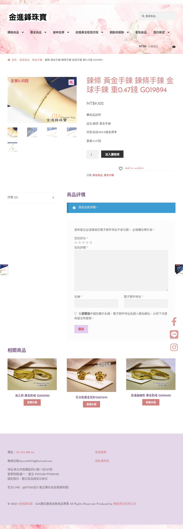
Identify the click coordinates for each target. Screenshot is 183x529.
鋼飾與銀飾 (117, 32)
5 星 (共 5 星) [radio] (90, 242)
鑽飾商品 (13, 32)
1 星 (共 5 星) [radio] (75, 242)
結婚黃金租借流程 (87, 32)
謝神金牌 (58, 32)
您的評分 (81, 238)
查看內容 (32, 402)
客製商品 (141, 32)
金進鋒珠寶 (25, 504)
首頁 (14, 60)
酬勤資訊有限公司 (124, 504)
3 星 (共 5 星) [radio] (83, 242)
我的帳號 (159, 32)
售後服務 (101, 452)
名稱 (78, 297)
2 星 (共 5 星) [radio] (79, 242)
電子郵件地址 (133, 297)
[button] (71, 82)
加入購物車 (112, 154)
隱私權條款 (102, 461)
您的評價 (81, 247)
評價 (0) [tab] (13, 197)
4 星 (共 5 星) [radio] (87, 242)
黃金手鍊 (37, 60)
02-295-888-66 (25, 452)
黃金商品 (36, 32)
